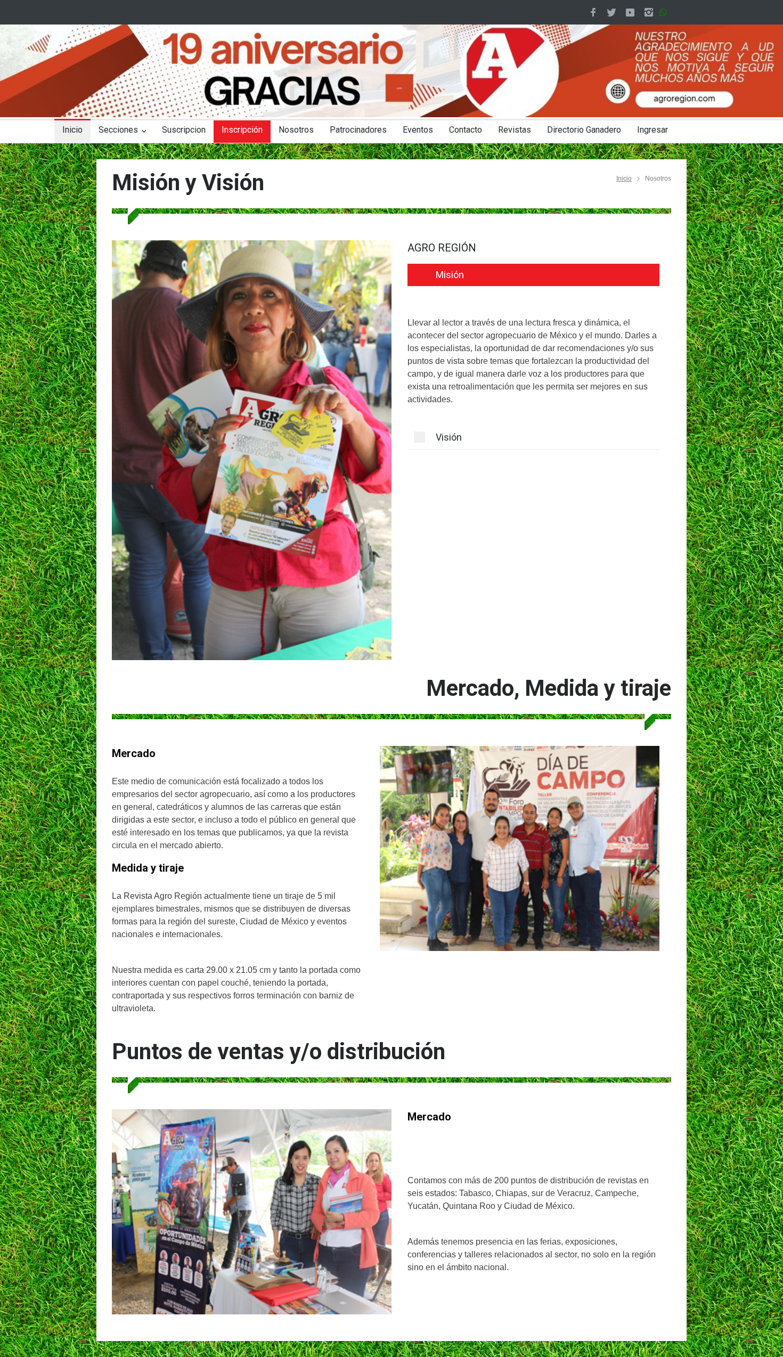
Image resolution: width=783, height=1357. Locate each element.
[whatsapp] (665, 12)
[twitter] (611, 12)
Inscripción (242, 130)
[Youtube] (630, 12)
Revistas (514, 130)
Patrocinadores (358, 130)
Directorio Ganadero (584, 130)
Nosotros (296, 130)
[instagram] (649, 12)
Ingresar (652, 130)
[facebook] (593, 12)
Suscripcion (184, 130)
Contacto (465, 130)
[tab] (533, 275)
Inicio (72, 130)
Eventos (418, 130)
